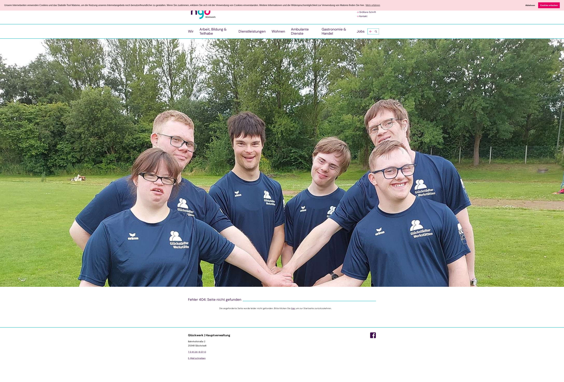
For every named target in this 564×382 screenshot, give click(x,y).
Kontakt (363, 16)
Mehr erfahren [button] (373, 5)
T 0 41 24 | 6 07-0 (197, 351)
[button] (373, 31)
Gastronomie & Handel (334, 31)
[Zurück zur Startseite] (203, 12)
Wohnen (278, 31)
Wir (191, 31)
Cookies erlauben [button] (549, 5)
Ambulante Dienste (300, 31)
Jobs (361, 31)
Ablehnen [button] (530, 5)
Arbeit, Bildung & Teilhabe (213, 31)
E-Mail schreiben (197, 358)
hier (293, 308)
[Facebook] (373, 335)
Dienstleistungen (252, 31)
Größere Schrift (367, 12)
